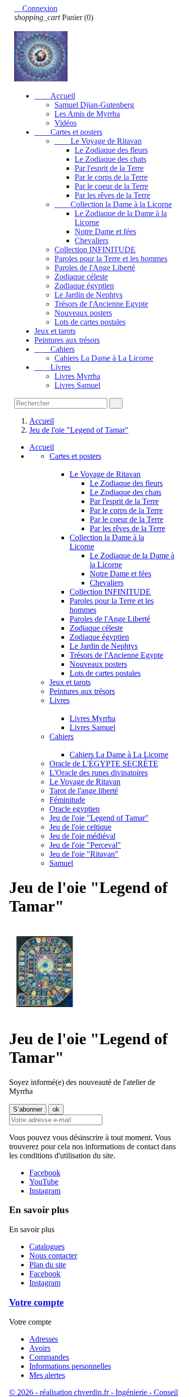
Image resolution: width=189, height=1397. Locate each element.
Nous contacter (53, 1255)
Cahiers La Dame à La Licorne (103, 358)
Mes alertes (47, 1375)
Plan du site (47, 1264)
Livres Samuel (77, 385)
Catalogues (47, 1246)
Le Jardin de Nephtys (88, 294)
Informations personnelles (70, 1366)
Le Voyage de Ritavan (98, 141)
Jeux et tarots (55, 331)
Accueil (54, 95)
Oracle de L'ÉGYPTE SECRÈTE (103, 763)
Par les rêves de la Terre (112, 195)
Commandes (49, 1357)
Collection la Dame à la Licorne (113, 204)
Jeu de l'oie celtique (80, 827)
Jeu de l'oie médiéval (82, 836)
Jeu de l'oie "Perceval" (85, 845)
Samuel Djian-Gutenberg (94, 105)
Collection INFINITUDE (95, 249)
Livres (52, 367)
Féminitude (67, 799)
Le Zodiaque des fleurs (111, 150)
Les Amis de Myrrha (87, 114)
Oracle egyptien (74, 809)
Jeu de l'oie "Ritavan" (83, 854)
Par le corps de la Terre (111, 177)
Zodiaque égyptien (84, 285)
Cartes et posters (68, 132)
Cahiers (54, 349)
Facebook (44, 1172)
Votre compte (36, 1302)
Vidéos (65, 123)
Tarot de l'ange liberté (83, 790)
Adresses (43, 1339)
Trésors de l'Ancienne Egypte (101, 304)
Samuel (61, 863)
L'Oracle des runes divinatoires (98, 772)
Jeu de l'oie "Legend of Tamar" (99, 818)
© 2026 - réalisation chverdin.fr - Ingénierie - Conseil (93, 1392)
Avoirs (39, 1348)
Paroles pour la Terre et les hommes (110, 258)
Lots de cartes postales (89, 322)
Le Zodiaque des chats (110, 159)
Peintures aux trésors (67, 340)
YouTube (43, 1181)
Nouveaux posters (83, 313)
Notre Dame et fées (105, 231)
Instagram (44, 1190)
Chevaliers (91, 240)
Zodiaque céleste (81, 276)
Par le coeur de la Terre (111, 186)
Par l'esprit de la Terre (109, 168)
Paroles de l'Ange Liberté (94, 267)
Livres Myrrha (77, 376)
